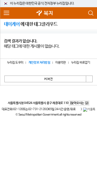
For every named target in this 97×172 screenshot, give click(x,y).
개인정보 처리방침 (39, 62)
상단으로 (89, 79)
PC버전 (48, 79)
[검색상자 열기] (90, 13)
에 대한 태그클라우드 (30, 24)
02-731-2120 (37, 109)
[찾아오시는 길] (79, 103)
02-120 (18, 109)
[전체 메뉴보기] (6, 13)
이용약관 (60, 62)
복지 (48, 13)
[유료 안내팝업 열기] (78, 110)
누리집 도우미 (15, 62)
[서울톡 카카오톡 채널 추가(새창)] (89, 110)
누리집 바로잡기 (80, 62)
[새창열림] (39, 13)
